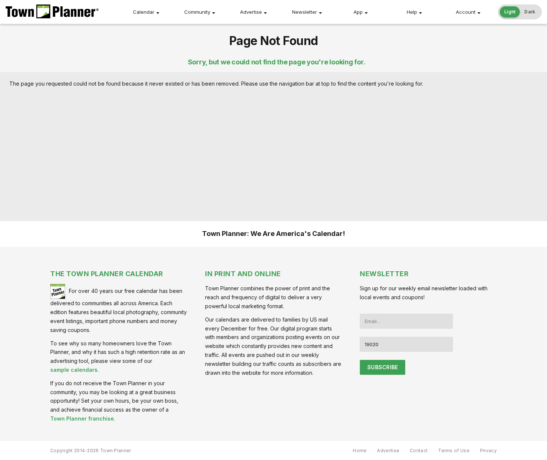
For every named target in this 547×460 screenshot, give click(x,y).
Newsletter (304, 12)
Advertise (251, 12)
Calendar (143, 12)
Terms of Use (454, 450)
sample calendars (73, 370)
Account (466, 12)
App (358, 12)
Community (197, 12)
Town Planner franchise (82, 418)
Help (412, 12)
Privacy (488, 450)
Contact (419, 450)
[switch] (520, 11)
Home (360, 450)
